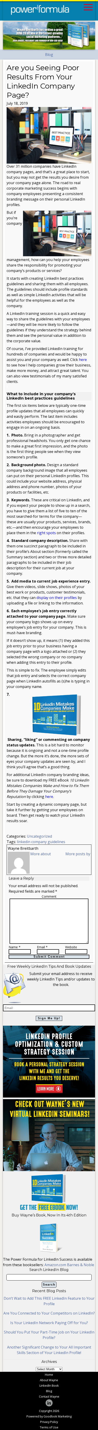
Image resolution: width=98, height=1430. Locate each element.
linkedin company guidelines (41, 841)
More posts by (77, 853)
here (83, 359)
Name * (15, 947)
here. (49, 796)
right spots (46, 532)
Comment (49, 896)
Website (71, 947)
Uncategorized (39, 836)
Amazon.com (55, 1264)
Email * (42, 947)
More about (40, 853)
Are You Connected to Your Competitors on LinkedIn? (49, 1313)
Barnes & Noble (80, 1264)
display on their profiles (56, 597)
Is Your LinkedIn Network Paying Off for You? (49, 1322)
